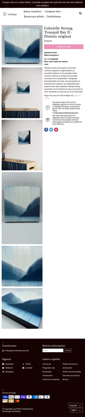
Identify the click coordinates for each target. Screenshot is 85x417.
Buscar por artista (34, 16)
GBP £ (74, 410)
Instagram (9, 372)
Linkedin (28, 368)
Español (73, 405)
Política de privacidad (72, 372)
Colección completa (50, 379)
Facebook (9, 364)
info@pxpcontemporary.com (66, 113)
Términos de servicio (71, 376)
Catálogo (12, 14)
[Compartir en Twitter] (51, 130)
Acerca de (46, 364)
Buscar (66, 379)
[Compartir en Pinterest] (56, 130)
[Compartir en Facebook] (46, 130)
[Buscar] (80, 13)
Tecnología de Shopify (11, 411)
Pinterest (9, 368)
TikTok (28, 364)
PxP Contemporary (25, 409)
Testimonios (47, 376)
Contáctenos (53, 16)
